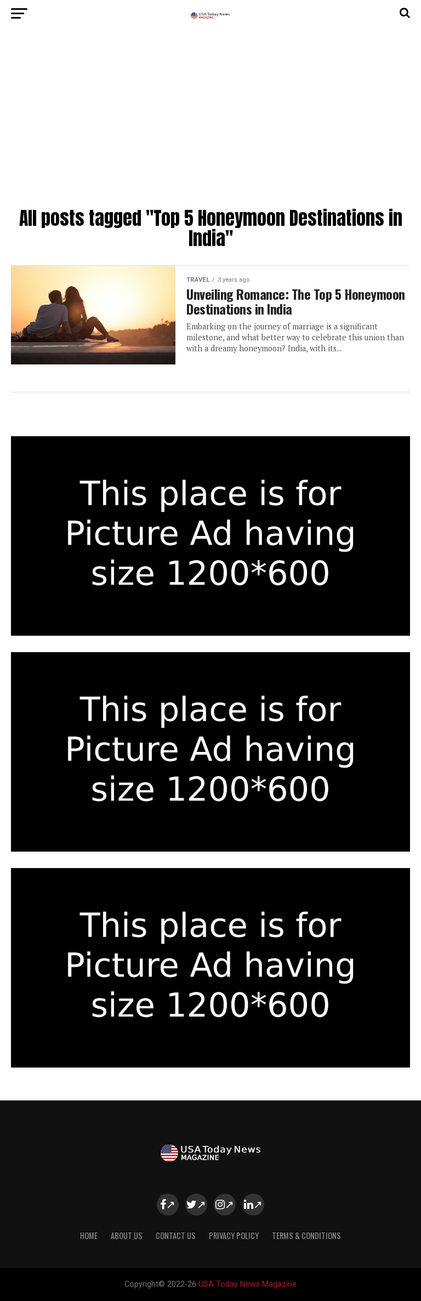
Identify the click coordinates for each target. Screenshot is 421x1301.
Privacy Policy (234, 1235)
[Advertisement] (210, 120)
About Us (127, 1235)
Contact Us (176, 1235)
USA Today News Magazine (247, 1284)
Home (89, 1235)
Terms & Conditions (306, 1235)
